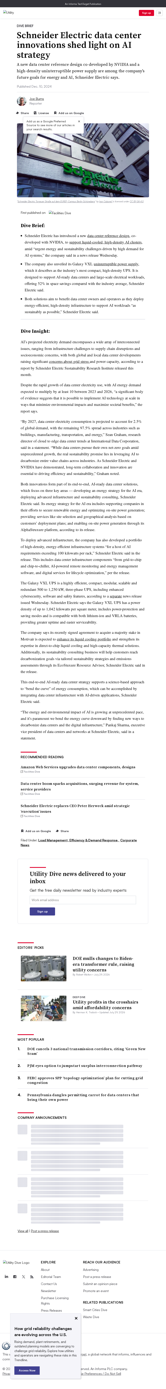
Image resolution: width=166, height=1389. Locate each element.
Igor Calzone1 (105, 201)
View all (23, 1231)
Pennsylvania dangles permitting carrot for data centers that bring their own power (83, 1097)
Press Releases (51, 1310)
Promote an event (96, 1291)
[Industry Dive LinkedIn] (6, 1277)
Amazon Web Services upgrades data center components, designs (78, 767)
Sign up (146, 12)
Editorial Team (51, 1277)
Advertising (91, 1270)
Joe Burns (36, 99)
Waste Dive (91, 1317)
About (45, 1270)
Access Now (27, 1370)
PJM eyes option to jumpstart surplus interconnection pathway (84, 1065)
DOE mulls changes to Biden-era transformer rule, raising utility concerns (103, 964)
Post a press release (45, 1231)
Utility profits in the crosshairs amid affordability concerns (105, 1005)
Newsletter (48, 1291)
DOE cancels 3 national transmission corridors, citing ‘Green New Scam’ (86, 1051)
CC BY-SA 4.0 (137, 201)
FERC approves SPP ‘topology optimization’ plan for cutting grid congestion (85, 1080)
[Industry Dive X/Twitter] (23, 1277)
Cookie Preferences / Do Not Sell (97, 1374)
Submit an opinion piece (100, 1284)
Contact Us (49, 1284)
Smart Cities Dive (95, 1310)
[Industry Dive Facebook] (15, 1277)
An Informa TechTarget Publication (83, 3)
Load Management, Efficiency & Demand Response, (78, 840)
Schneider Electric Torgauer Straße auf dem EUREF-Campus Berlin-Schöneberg (56, 201)
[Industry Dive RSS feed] (32, 1277)
